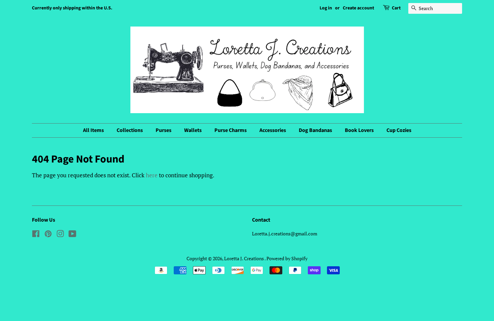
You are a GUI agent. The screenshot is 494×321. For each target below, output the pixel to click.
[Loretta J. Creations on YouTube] (72, 235)
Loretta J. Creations (244, 258)
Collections (130, 130)
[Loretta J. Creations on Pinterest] (48, 235)
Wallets (193, 130)
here (152, 175)
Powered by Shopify (286, 258)
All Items (93, 130)
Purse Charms (230, 130)
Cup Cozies (398, 130)
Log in (326, 8)
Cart (396, 8)
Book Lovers (359, 130)
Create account (358, 8)
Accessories (272, 130)
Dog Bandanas (315, 130)
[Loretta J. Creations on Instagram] (60, 235)
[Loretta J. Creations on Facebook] (36, 235)
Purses (163, 130)
